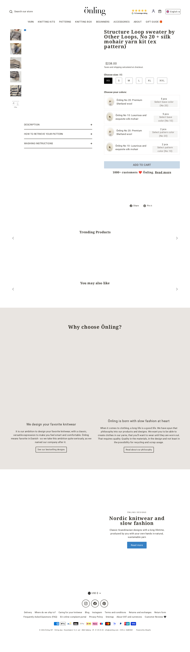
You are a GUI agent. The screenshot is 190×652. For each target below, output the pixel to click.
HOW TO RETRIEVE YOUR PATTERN (43, 134)
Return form (160, 612)
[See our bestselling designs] (51, 378)
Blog (87, 612)
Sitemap (110, 617)
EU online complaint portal (73, 617)
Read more (163, 172)
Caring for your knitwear (70, 612)
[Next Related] (177, 289)
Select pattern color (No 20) (163, 134)
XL (149, 80)
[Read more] (50, 529)
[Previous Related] (13, 289)
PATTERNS (65, 21)
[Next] (177, 238)
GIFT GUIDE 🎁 (154, 21)
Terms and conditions (115, 612)
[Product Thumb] (15, 34)
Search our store (23, 11)
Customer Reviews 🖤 (155, 617)
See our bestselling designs (51, 449)
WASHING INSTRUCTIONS (38, 143)
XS (108, 80)
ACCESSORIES (121, 21)
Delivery (28, 612)
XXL (162, 80)
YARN (31, 21)
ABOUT (138, 21)
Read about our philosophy (139, 449)
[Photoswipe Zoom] (58, 74)
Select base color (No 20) (164, 104)
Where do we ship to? (45, 612)
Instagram (97, 612)
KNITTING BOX (83, 21)
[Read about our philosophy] (139, 377)
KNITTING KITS (46, 21)
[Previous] (13, 238)
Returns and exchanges (140, 612)
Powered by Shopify (143, 630)
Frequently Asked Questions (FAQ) (40, 617)
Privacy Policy (96, 617)
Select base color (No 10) (165, 119)
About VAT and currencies (129, 617)
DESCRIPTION (32, 124)
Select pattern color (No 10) (165, 149)
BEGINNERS (102, 21)
